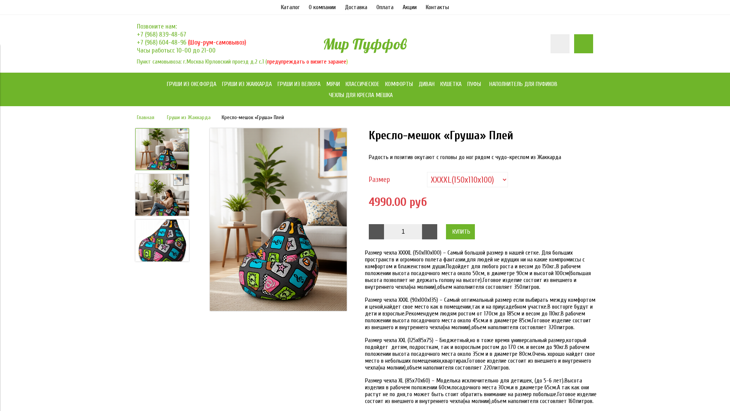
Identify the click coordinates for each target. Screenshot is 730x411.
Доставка (356, 7)
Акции (410, 7)
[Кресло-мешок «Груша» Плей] (278, 220)
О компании (322, 7)
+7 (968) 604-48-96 (162, 42)
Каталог (290, 7)
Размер (379, 179)
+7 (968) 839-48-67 (161, 34)
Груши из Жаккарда (189, 117)
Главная (145, 117)
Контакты (437, 7)
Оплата (385, 7)
